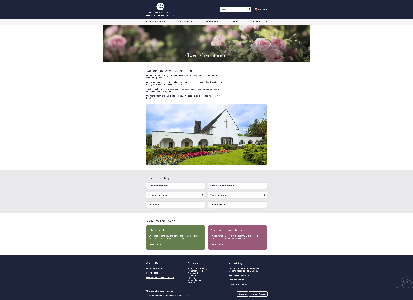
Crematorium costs (158, 185)
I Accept (242, 294)
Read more (155, 244)
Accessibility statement (240, 275)
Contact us (258, 21)
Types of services (157, 195)
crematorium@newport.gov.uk (160, 277)
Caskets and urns (219, 204)
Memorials (211, 21)
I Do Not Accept (258, 294)
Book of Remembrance (222, 185)
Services (184, 21)
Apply (248, 9)
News (236, 21)
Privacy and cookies (238, 284)
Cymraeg (262, 9)
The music (153, 204)
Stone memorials (219, 195)
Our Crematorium (154, 21)
